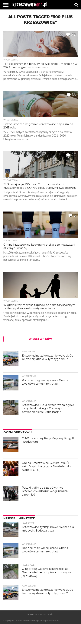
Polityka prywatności (40, 614)
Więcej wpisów (40, 339)
